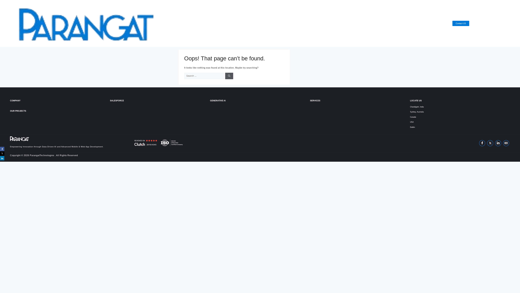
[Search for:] (204, 75)
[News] (506, 143)
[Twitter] (490, 143)
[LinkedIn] (498, 143)
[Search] (229, 76)
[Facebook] (482, 143)
